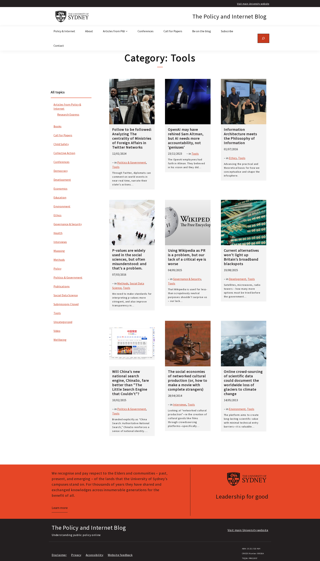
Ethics (57, 215)
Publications (62, 286)
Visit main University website (253, 3)
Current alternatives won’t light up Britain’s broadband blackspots (241, 257)
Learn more (60, 508)
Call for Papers (63, 135)
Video (57, 331)
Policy (57, 268)
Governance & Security (68, 224)
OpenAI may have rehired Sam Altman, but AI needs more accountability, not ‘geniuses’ (186, 138)
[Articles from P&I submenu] (127, 31)
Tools (57, 313)
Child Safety (61, 144)
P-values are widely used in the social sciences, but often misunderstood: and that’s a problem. (129, 259)
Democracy (61, 171)
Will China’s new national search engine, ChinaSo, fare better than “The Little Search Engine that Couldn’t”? (130, 382)
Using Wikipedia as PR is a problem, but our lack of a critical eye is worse (187, 257)
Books (57, 126)
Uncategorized (63, 322)
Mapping (59, 251)
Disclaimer (59, 555)
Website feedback (120, 555)
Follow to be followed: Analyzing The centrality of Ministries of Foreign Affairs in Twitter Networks (132, 138)
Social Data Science (66, 295)
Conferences (61, 162)
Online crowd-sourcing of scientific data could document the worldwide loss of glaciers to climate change (243, 382)
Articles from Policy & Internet (67, 106)
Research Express (68, 114)
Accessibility (94, 555)
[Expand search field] (263, 38)
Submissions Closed (66, 304)
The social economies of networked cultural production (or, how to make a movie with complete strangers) (187, 380)
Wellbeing (60, 340)
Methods (59, 260)
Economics (60, 188)
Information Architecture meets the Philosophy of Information (240, 136)
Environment (62, 206)
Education (60, 197)
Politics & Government (68, 277)
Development (62, 180)
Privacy (76, 555)
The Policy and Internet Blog (229, 16)
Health (58, 233)
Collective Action (64, 153)
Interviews (60, 242)
